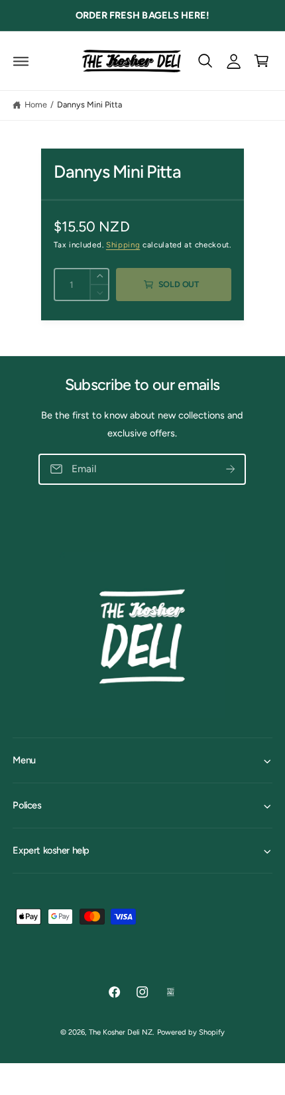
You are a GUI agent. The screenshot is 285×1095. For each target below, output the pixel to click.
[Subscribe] (231, 469)
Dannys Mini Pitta (89, 104)
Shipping (123, 244)
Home (36, 104)
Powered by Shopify (191, 1032)
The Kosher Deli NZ (120, 1032)
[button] (21, 60)
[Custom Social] (170, 992)
